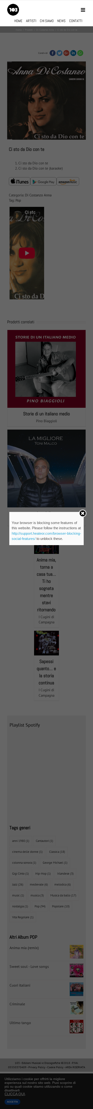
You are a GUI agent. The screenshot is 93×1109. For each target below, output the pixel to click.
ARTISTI (31, 20)
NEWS (61, 20)
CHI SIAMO (47, 20)
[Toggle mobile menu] (83, 9)
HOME (18, 20)
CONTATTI (75, 20)
